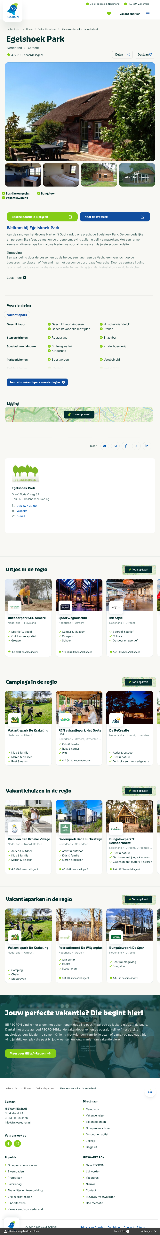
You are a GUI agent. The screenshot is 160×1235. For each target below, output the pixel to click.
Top (150, 1092)
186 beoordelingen (27, 869)
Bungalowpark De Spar (126, 948)
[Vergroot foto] (23, 174)
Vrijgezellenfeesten (20, 1196)
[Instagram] (17, 1143)
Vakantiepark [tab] (17, 315)
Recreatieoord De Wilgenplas (80, 948)
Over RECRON (95, 1165)
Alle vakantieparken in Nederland (79, 29)
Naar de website (96, 217)
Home (29, 29)
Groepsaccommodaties (22, 1165)
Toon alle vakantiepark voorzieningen (35, 382)
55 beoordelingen (127, 978)
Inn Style (116, 618)
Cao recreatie (94, 1203)
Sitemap (142, 1227)
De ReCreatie (119, 730)
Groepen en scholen (98, 1128)
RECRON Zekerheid (138, 3)
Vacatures (92, 1177)
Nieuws (90, 1184)
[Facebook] (8, 1143)
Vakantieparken (130, 13)
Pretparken (15, 1177)
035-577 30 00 (27, 505)
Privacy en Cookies (92, 1227)
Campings (92, 1109)
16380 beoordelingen (79, 651)
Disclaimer (114, 1227)
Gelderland (81, 844)
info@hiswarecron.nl (17, 1122)
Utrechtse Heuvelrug (99, 738)
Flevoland (30, 622)
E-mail (21, 516)
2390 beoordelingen (79, 760)
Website (22, 510)
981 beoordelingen (77, 869)
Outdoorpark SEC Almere (27, 618)
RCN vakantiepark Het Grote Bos (80, 732)
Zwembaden (16, 1171)
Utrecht (79, 622)
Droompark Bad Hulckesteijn (80, 839)
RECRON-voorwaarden (100, 1196)
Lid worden (93, 1171)
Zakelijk (91, 1140)
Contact (91, 1190)
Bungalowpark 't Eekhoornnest (121, 841)
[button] (151, 620)
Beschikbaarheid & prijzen (30, 217)
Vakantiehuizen (95, 1115)
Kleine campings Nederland (25, 1209)
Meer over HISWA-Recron (27, 1053)
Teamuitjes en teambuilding (25, 1190)
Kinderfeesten (17, 1203)
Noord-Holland (33, 844)
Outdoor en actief (97, 1134)
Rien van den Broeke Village (29, 839)
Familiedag (15, 1184)
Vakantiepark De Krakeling (28, 730)
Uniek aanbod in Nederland (104, 3)
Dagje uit (91, 1147)
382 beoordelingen (128, 869)
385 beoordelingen (128, 651)
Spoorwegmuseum (73, 618)
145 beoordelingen (78, 978)
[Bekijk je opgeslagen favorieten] (110, 13)
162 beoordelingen (30, 55)
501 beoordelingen (27, 651)
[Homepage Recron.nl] (12, 1226)
